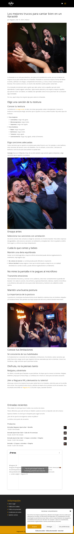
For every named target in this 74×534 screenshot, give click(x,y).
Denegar (49, 526)
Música (27, 20)
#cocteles (49, 467)
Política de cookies (40, 530)
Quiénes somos (13, 515)
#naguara (12, 467)
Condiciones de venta (15, 512)
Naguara (12, 20)
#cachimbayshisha (14, 470)
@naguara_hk (13, 465)
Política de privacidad (51, 530)
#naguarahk (18, 467)
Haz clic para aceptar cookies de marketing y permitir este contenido (34, 470)
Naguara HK (26, 387)
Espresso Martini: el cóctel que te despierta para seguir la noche (26, 414)
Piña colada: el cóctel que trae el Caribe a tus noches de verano (25, 408)
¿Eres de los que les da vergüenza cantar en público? (22, 416)
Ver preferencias (64, 526)
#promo (49, 470)
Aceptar (34, 526)
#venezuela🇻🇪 (57, 467)
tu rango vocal (20, 109)
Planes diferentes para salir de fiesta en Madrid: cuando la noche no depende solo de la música (35, 411)
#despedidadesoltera (15, 472)
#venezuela (51, 472)
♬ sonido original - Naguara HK (18, 474)
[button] (70, 511)
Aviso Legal (12, 504)
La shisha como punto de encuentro (18, 419)
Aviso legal (60, 530)
